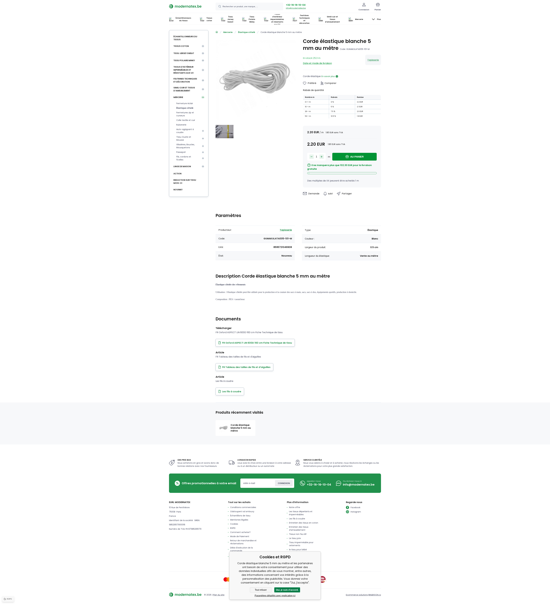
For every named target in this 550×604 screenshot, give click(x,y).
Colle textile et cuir (185, 120)
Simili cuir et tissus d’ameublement (184, 89)
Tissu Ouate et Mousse (183, 138)
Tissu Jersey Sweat (183, 53)
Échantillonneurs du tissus (185, 38)
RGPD (232, 528)
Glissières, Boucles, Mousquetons (185, 146)
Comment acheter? (240, 532)
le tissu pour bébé (298, 549)
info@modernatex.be (296, 8)
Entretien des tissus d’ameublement (298, 528)
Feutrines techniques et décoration (185, 80)
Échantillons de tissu (240, 515)
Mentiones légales (239, 519)
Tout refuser (261, 590)
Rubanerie (181, 124)
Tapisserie (373, 60)
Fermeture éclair (184, 103)
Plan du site (218, 594)
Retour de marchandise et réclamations (243, 542)
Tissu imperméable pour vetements (301, 544)
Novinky (177, 189)
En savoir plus (328, 76)
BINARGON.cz (374, 594)
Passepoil (180, 152)
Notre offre (294, 507)
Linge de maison (182, 166)
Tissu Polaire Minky (184, 60)
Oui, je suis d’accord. (287, 590)
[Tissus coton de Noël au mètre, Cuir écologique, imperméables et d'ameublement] (217, 32)
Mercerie (228, 32)
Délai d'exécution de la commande (241, 549)
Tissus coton (181, 46)
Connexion (284, 483)
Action (177, 173)
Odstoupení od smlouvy (242, 511)
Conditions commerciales (243, 507)
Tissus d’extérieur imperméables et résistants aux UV (183, 69)
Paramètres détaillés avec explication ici (275, 595)
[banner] (188, 6)
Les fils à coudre (297, 518)
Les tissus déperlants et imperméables (300, 513)
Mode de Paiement (239, 536)
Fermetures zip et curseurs (185, 114)
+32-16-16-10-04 (296, 5)
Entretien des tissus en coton (303, 522)
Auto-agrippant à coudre (185, 131)
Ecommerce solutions (357, 594)
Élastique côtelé (246, 32)
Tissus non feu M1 (297, 534)
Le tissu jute (295, 538)
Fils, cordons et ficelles (183, 158)
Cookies (234, 524)
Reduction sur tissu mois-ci (184, 181)
